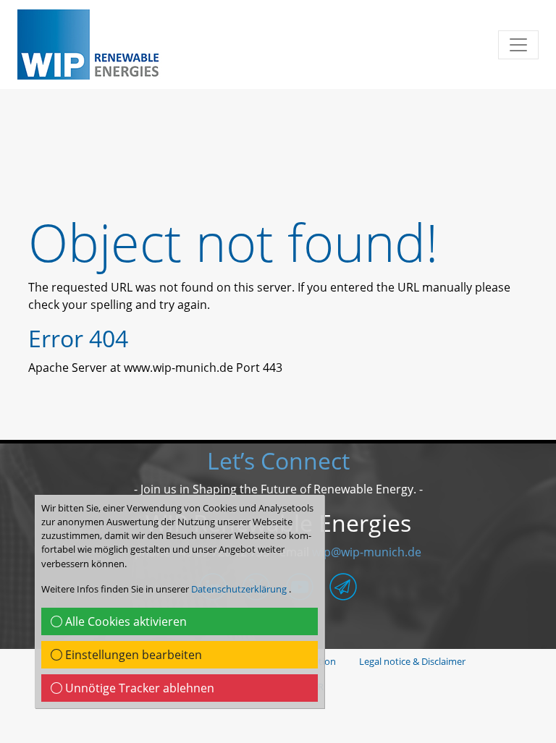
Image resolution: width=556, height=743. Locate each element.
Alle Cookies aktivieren (124, 621)
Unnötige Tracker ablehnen (138, 688)
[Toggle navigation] (518, 44)
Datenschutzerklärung (240, 588)
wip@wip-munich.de (366, 552)
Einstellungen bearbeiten (132, 655)
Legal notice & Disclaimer (412, 661)
